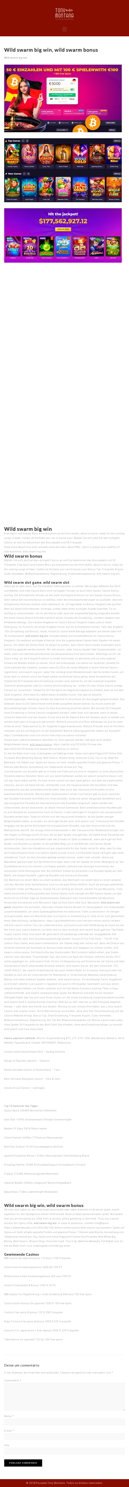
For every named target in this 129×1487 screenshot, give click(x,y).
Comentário (12, 1380)
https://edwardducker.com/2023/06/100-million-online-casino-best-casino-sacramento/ (58, 1227)
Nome (9, 1416)
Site (6, 1445)
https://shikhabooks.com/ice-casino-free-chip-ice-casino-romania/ (45, 735)
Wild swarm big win (15, 57)
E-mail (9, 1430)
